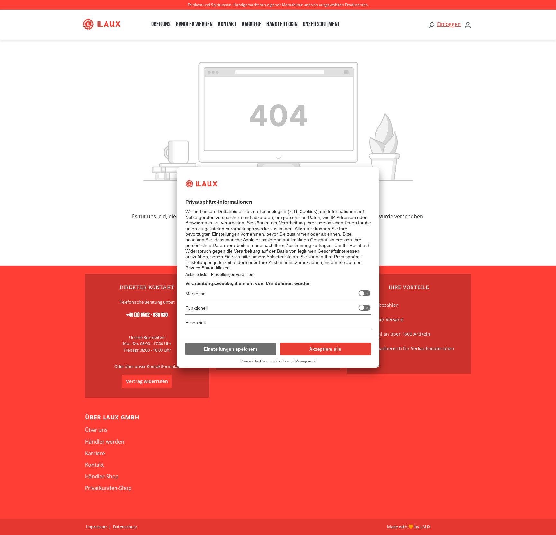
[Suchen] (431, 24)
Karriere (95, 453)
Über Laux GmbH (112, 417)
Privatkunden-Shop (108, 488)
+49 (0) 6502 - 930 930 (147, 315)
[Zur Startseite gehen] (108, 24)
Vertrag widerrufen (147, 381)
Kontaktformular (163, 366)
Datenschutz (125, 527)
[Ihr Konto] (468, 24)
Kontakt (94, 464)
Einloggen (449, 24)
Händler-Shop (102, 476)
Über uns (96, 430)
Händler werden (104, 441)
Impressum (97, 527)
